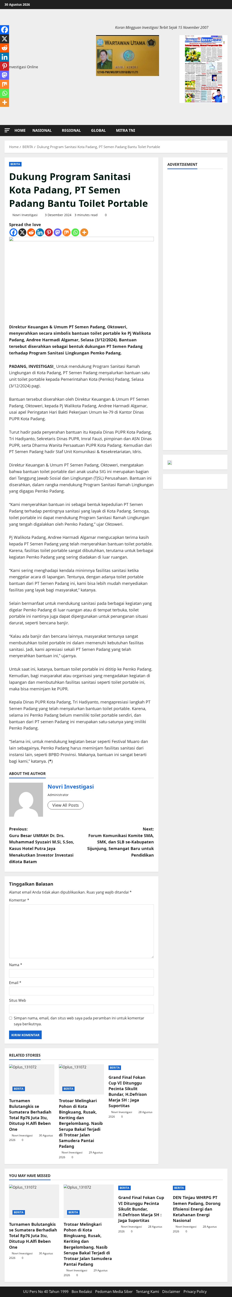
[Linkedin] (40, 232)
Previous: (41, 845)
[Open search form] (226, 130)
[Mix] (66, 232)
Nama (15, 964)
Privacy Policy (195, 1291)
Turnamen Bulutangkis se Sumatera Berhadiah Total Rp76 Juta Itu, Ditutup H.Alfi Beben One (30, 1115)
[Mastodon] (58, 232)
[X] (22, 232)
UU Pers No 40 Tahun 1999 (45, 1291)
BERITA (15, 164)
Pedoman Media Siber (114, 1291)
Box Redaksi (82, 1291)
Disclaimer (171, 1291)
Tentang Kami (147, 1291)
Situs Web (17, 1000)
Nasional (42, 130)
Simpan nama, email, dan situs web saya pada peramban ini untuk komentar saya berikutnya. (79, 1021)
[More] (84, 232)
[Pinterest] (49, 232)
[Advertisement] (195, 241)
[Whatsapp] (75, 232)
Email (15, 982)
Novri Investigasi (25, 215)
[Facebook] (13, 232)
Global (98, 130)
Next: (120, 842)
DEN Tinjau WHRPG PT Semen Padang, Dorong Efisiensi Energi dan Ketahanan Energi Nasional (196, 1209)
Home (20, 130)
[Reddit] (31, 232)
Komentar (19, 900)
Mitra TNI (125, 130)
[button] (7, 130)
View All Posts (65, 805)
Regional (71, 130)
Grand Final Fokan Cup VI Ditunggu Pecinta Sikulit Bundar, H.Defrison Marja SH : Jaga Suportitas (128, 1092)
